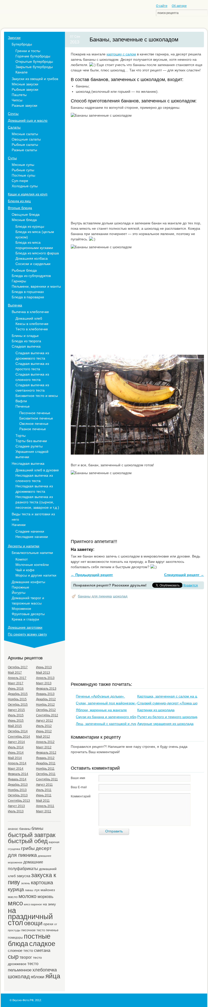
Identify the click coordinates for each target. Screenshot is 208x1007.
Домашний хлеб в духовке (37, 470)
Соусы (13, 114)
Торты (20, 435)
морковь (45, 896)
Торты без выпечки (31, 441)
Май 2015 (15, 726)
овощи (33, 923)
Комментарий (81, 796)
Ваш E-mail (79, 787)
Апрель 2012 (45, 742)
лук (37, 890)
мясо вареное (33, 904)
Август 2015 (16, 710)
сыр (13, 956)
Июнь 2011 (43, 795)
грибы (28, 848)
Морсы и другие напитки (35, 575)
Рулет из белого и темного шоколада (168, 717)
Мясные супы (23, 165)
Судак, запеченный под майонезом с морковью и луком (122, 703)
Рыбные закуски (25, 89)
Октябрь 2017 (18, 667)
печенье (52, 930)
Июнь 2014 (16, 752)
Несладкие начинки (31, 537)
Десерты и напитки (23, 546)
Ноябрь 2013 (17, 790)
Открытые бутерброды (34, 61)
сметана (42, 950)
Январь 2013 (45, 694)
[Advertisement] (139, 640)
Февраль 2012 (46, 752)
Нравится (190, 585)
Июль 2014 (16, 747)
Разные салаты (24, 150)
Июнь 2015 (16, 720)
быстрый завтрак (32, 834)
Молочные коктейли (32, 565)
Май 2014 (15, 758)
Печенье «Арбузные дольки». (100, 696)
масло (13, 897)
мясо (15, 903)
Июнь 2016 (16, 688)
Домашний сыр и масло (27, 120)
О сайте (161, 6)
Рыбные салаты (25, 145)
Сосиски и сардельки (32, 264)
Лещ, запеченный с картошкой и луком (108, 724)
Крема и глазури (25, 619)
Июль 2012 (44, 726)
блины (37, 828)
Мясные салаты (25, 134)
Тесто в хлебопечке (31, 329)
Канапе (21, 72)
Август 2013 (16, 806)
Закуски (14, 38)
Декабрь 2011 (46, 763)
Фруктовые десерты (28, 614)
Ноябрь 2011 (45, 768)
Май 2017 (15, 672)
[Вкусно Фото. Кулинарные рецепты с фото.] (30, 16)
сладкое (42, 944)
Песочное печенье (34, 413)
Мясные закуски (25, 84)
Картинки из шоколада (156, 710)
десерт (44, 848)
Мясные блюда (24, 220)
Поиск (203, 13)
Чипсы (17, 100)
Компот (21, 559)
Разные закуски (24, 105)
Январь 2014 (17, 779)
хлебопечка (44, 969)
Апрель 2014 (17, 763)
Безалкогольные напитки (32, 553)
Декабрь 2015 (18, 694)
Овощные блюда (26, 214)
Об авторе (179, 6)
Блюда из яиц (19, 201)
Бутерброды (22, 44)
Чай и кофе (24, 570)
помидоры (15, 937)
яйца (52, 976)
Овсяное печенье (33, 424)
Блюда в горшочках (28, 292)
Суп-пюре (20, 181)
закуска (23, 876)
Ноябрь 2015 (17, 699)
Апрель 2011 (45, 806)
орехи (48, 924)
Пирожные (20, 587)
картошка (42, 882)
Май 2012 (43, 736)
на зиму (49, 904)
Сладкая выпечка (26, 346)
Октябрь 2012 (46, 710)
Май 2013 (43, 672)
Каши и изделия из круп (27, 194)
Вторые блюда (20, 208)
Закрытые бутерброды (34, 67)
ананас (13, 828)
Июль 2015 (16, 715)
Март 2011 (43, 811)
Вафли (21, 401)
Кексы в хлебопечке (31, 324)
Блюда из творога (26, 341)
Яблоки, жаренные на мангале (101, 710)
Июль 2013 (16, 811)
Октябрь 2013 (18, 795)
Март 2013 (43, 683)
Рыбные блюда (24, 270)
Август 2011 (44, 784)
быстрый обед (28, 841)
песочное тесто (33, 930)
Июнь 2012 (44, 731)
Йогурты (18, 593)
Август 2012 (44, 720)
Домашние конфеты (28, 582)
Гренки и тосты (27, 51)
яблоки (37, 976)
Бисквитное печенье (36, 418)
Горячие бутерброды (32, 56)
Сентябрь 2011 (47, 779)
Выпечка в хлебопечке (30, 312)
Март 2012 (43, 747)
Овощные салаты (26, 139)
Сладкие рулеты (29, 446)
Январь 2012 (45, 758)
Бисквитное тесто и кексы (36, 396)
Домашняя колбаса (31, 258)
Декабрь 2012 (46, 699)
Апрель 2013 (45, 678)
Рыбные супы (23, 170)
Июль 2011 (43, 790)
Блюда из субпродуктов (31, 276)
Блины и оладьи (25, 336)
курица (16, 889)
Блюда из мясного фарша (37, 253)
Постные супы (23, 175)
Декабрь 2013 (18, 784)
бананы (84, 596)
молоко (28, 896)
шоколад (120, 596)
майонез (48, 890)
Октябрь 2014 (18, 731)
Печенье (22, 406)
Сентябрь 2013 (19, 800)
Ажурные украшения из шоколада (165, 724)
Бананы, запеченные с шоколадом (134, 39)
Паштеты (19, 95)
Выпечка (15, 305)
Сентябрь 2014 (19, 736)
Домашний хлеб (28, 318)
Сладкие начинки (29, 531)
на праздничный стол (30, 916)
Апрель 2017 (17, 678)
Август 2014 (16, 742)
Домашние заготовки (25, 627)
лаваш (29, 890)
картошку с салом (121, 54)
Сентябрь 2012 (47, 715)
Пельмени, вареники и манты (36, 286)
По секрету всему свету (27, 634)
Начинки (19, 525)
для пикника (102, 596)
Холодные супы (25, 186)
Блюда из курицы (29, 226)
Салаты (14, 127)
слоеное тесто (20, 950)
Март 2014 (15, 768)
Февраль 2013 (46, 688)
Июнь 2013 (44, 667)
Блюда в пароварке (28, 297)
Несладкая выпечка (28, 463)
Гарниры (19, 281)
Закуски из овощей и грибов (35, 79)
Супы (12, 158)
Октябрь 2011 (46, 774)
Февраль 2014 (18, 774)
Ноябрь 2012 (45, 704)
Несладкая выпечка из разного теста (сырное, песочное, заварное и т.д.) (37, 502)
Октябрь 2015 (18, 704)
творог (26, 957)
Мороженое (21, 609)
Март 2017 (15, 683)
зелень (25, 883)
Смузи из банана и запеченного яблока (108, 717)
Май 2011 (43, 800)
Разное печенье (32, 429)
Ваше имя (78, 778)
